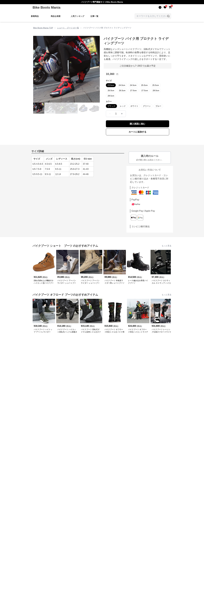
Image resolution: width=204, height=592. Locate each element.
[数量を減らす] (110, 113)
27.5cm (144, 90)
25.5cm (155, 85)
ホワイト (134, 106)
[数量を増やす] (122, 113)
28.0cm (156, 90)
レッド (123, 106)
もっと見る (166, 246)
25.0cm (144, 85)
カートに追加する (137, 132)
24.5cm (133, 85)
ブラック (111, 106)
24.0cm (122, 85)
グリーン (147, 106)
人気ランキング (77, 16)
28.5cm (111, 96)
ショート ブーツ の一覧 (68, 28)
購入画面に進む (137, 124)
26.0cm (111, 90)
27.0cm (133, 90)
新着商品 (35, 16)
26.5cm (122, 90)
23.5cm (111, 85)
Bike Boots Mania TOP (43, 28)
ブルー (158, 106)
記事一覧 (94, 16)
